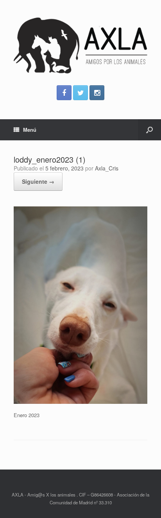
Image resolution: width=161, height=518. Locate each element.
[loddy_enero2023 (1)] (80, 401)
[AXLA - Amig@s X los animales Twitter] (80, 92)
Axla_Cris (106, 168)
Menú (29, 129)
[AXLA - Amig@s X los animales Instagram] (96, 92)
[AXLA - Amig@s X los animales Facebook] (64, 92)
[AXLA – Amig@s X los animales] (80, 45)
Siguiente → (38, 181)
